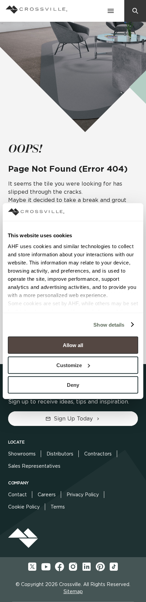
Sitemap (73, 591)
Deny (73, 385)
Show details (108, 324)
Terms (58, 507)
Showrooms (22, 454)
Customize (69, 365)
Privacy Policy (83, 494)
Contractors (98, 454)
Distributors (60, 454)
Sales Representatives (34, 466)
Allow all (73, 345)
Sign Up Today (73, 418)
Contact (17, 494)
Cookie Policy (24, 507)
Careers (47, 494)
